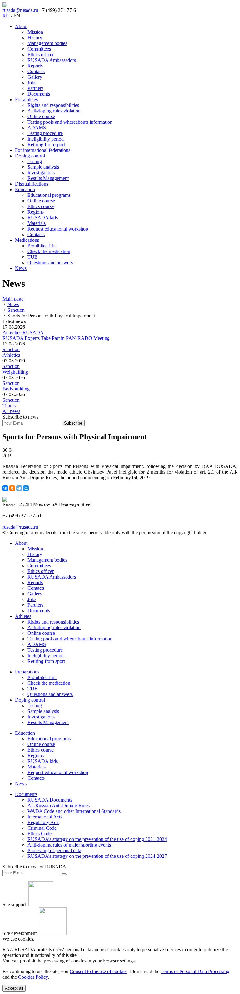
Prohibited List (42, 245)
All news (11, 411)
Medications (27, 240)
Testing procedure (45, 133)
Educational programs (49, 195)
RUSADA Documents (50, 800)
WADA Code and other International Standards (74, 811)
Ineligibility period (46, 139)
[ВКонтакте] (5, 488)
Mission (35, 32)
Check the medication (49, 251)
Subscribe (73, 423)
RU (6, 15)
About (21, 26)
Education (25, 189)
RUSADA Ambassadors (52, 60)
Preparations (27, 671)
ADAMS (37, 127)
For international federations (42, 150)
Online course (41, 116)
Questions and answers (50, 262)
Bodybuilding (16, 388)
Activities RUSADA (23, 332)
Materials (37, 223)
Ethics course (41, 206)
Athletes (23, 616)
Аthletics (11, 355)
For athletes (26, 99)
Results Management (48, 178)
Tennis (9, 405)
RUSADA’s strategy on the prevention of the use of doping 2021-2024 (97, 839)
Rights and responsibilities (53, 105)
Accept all (14, 988)
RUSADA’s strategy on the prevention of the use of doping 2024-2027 (97, 856)
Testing (35, 161)
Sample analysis (43, 167)
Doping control (30, 155)
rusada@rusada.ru (20, 10)
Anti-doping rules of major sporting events (69, 844)
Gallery (35, 77)
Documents (39, 94)
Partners (35, 88)
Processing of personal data (54, 850)
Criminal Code (42, 828)
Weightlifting (15, 372)
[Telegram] (19, 488)
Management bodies (47, 43)
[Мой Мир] (26, 488)
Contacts (36, 71)
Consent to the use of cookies (99, 971)
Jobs (32, 82)
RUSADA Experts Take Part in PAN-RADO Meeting (56, 338)
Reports (35, 65)
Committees (39, 49)
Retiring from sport (46, 144)
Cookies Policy (33, 977)
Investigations (41, 172)
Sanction (11, 349)
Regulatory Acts (43, 822)
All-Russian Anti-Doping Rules (59, 805)
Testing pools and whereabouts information (70, 122)
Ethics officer (41, 54)
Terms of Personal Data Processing (195, 971)
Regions (36, 212)
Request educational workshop (58, 228)
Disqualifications (31, 183)
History (35, 37)
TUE (33, 257)
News (21, 268)
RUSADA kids (43, 217)
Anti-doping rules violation (54, 110)
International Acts (45, 816)
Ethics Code (40, 833)
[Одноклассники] (12, 488)
